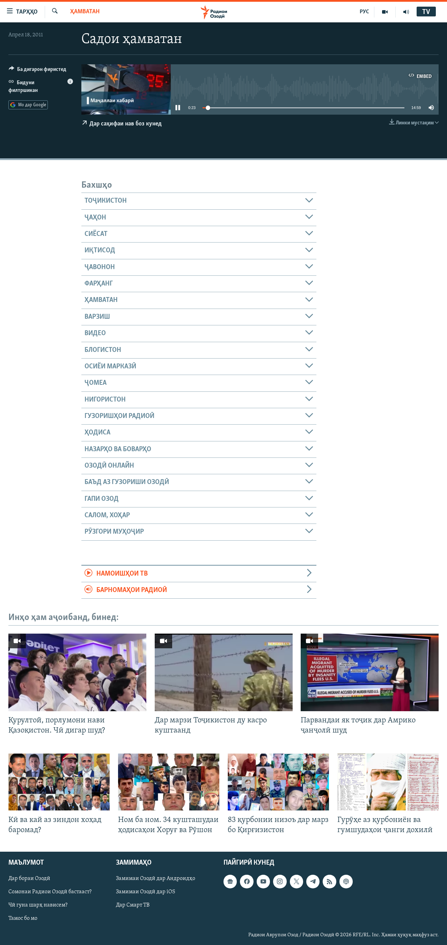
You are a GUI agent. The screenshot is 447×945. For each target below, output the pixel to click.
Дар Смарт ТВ (132, 905)
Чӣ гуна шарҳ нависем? (37, 905)
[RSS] (329, 881)
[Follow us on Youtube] (263, 881)
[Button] (37, 71)
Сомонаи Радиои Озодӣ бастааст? (49, 892)
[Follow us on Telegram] (313, 881)
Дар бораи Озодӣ (29, 878)
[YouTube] (385, 12)
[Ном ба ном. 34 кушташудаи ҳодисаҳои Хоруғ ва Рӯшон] (168, 781)
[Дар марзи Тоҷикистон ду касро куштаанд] (224, 672)
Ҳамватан (85, 12)
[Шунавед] (406, 12)
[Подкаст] (346, 881)
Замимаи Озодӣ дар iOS (145, 892)
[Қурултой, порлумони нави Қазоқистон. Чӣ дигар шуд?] (77, 672)
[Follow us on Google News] (230, 881)
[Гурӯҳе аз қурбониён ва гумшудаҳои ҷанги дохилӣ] (388, 781)
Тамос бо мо (22, 918)
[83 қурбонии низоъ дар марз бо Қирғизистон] (278, 781)
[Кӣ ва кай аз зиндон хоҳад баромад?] (59, 781)
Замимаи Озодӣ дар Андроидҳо (155, 878)
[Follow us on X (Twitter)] (296, 881)
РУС (364, 12)
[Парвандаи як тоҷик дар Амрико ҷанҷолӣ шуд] (370, 672)
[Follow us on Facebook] (246, 881)
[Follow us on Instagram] (279, 881)
